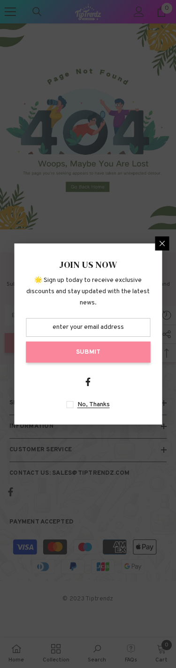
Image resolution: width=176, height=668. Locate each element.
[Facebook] (88, 382)
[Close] (162, 243)
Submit (88, 352)
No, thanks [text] (93, 405)
